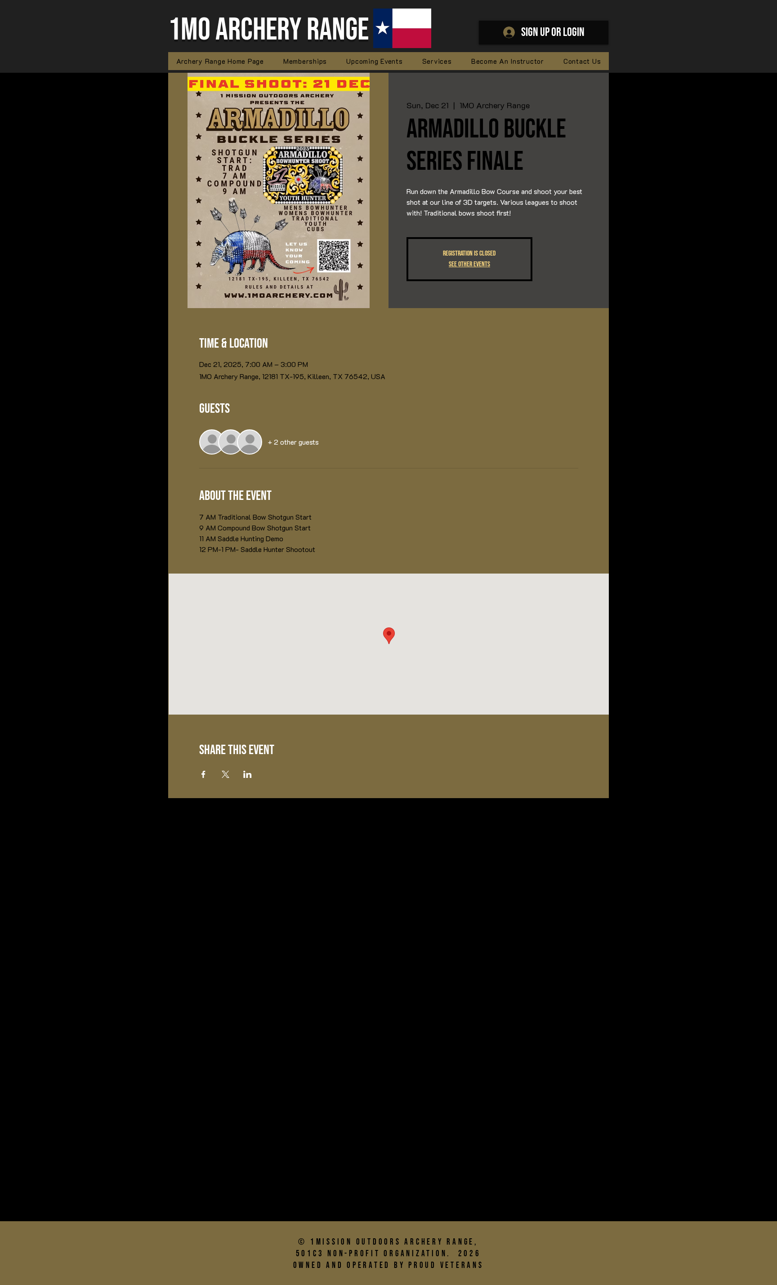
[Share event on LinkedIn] (247, 774)
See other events (469, 264)
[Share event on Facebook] (203, 774)
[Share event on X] (225, 774)
